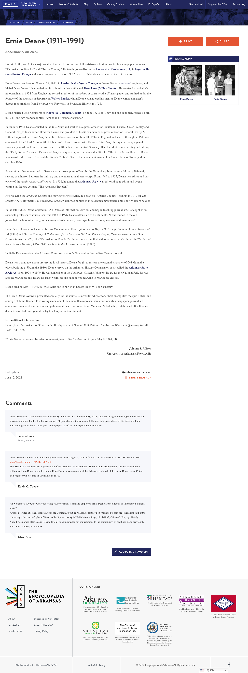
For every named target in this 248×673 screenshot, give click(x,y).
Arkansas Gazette (90, 181)
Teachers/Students (68, 4)
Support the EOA (217, 4)
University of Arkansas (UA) (113, 69)
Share (224, 41)
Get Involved (196, 4)
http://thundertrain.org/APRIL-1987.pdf (30, 462)
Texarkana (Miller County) (101, 88)
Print (188, 41)
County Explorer (116, 4)
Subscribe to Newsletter (46, 619)
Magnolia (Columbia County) (64, 112)
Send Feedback (140, 378)
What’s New (136, 4)
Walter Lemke (60, 98)
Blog (86, 4)
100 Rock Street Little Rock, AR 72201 (36, 665)
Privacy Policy (41, 631)
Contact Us (14, 625)
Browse (49, 4)
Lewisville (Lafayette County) (79, 83)
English (209, 670)
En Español (154, 4)
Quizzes (98, 4)
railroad (126, 83)
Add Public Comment (134, 552)
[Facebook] (229, 665)
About (169, 4)
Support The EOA (43, 625)
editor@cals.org (96, 665)
